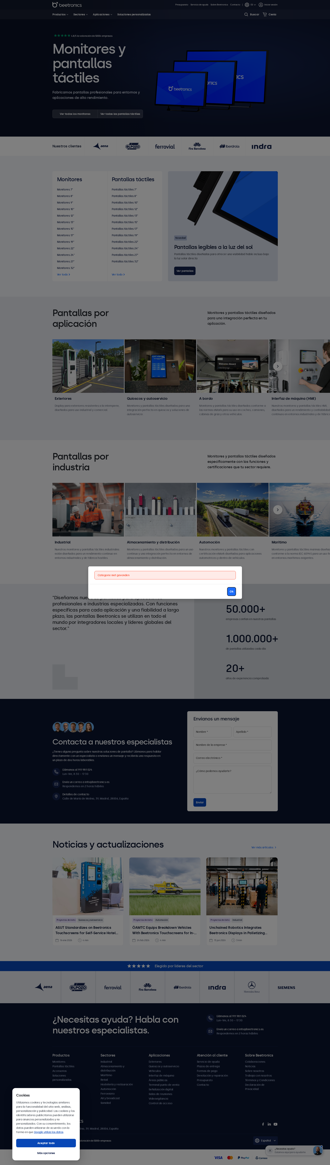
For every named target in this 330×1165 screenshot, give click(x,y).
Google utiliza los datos (48, 1132)
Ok (231, 591)
